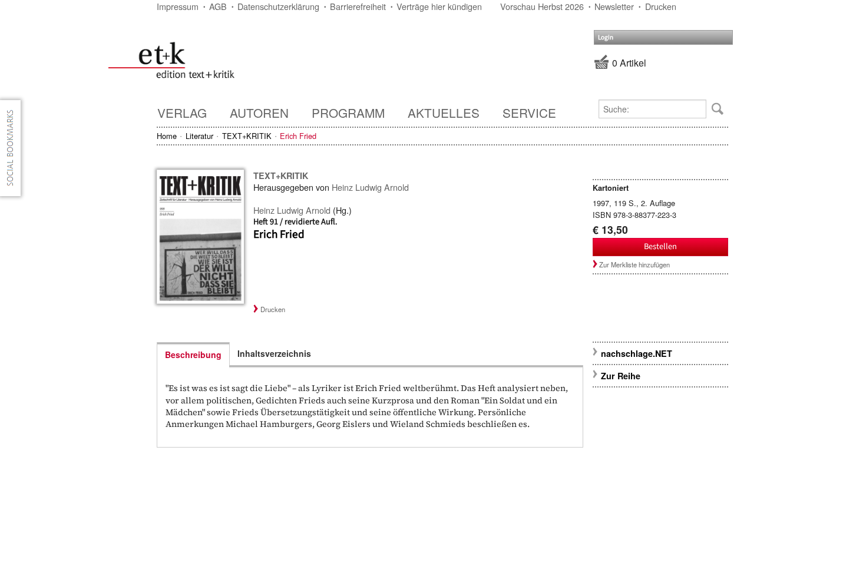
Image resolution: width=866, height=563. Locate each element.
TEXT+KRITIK (247, 135)
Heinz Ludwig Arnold (370, 187)
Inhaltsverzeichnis (274, 353)
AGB (218, 6)
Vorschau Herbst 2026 (542, 6)
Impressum (178, 6)
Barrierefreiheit (358, 6)
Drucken (660, 6)
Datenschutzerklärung (278, 6)
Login (605, 37)
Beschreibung (193, 354)
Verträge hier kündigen (439, 6)
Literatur (199, 135)
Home (167, 135)
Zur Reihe (620, 376)
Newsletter (614, 6)
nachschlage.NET (636, 353)
